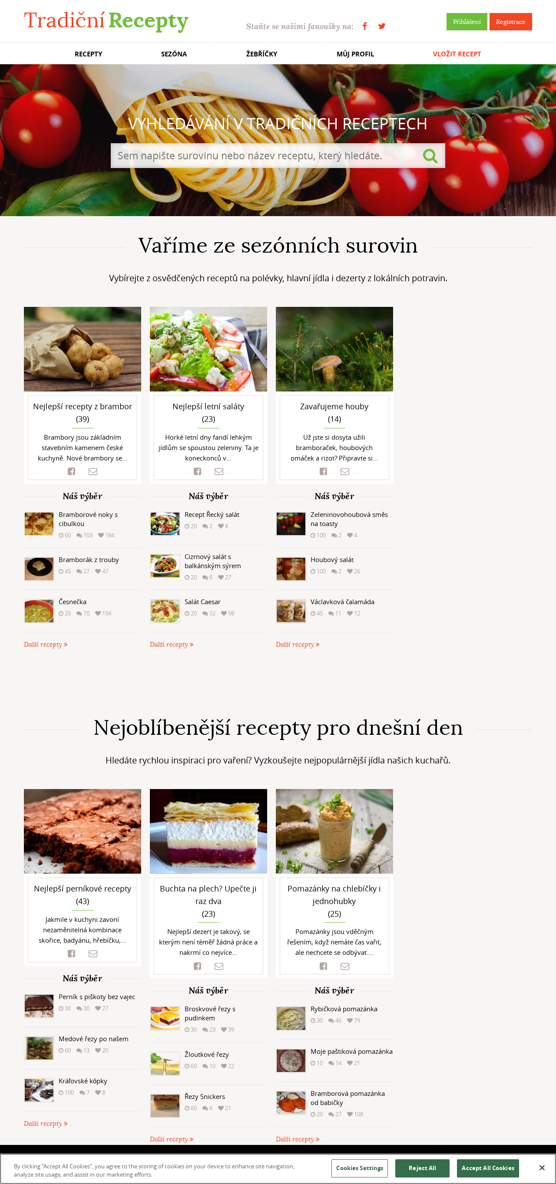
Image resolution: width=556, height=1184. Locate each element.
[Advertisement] (278, 682)
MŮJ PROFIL (355, 54)
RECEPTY (88, 54)
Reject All (422, 1168)
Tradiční (106, 20)
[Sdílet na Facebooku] (71, 471)
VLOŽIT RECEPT (457, 54)
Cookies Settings (359, 1168)
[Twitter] (382, 26)
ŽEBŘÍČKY (261, 54)
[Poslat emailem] (93, 471)
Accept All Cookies (488, 1168)
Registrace (511, 22)
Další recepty (44, 645)
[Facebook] (364, 26)
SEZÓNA (174, 54)
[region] (278, 1169)
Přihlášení (467, 22)
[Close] (542, 1167)
